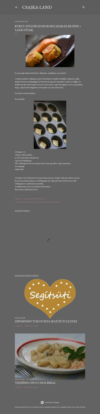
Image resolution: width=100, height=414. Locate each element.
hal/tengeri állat (31, 202)
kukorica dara (47, 202)
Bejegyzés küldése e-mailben (34, 199)
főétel (23, 202)
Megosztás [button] (18, 199)
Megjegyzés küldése (31, 326)
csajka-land (37, 7)
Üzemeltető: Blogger (52, 402)
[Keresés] (83, 6)
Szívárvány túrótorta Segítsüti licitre (46, 321)
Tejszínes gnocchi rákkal (35, 383)
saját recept (56, 202)
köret (39, 202)
